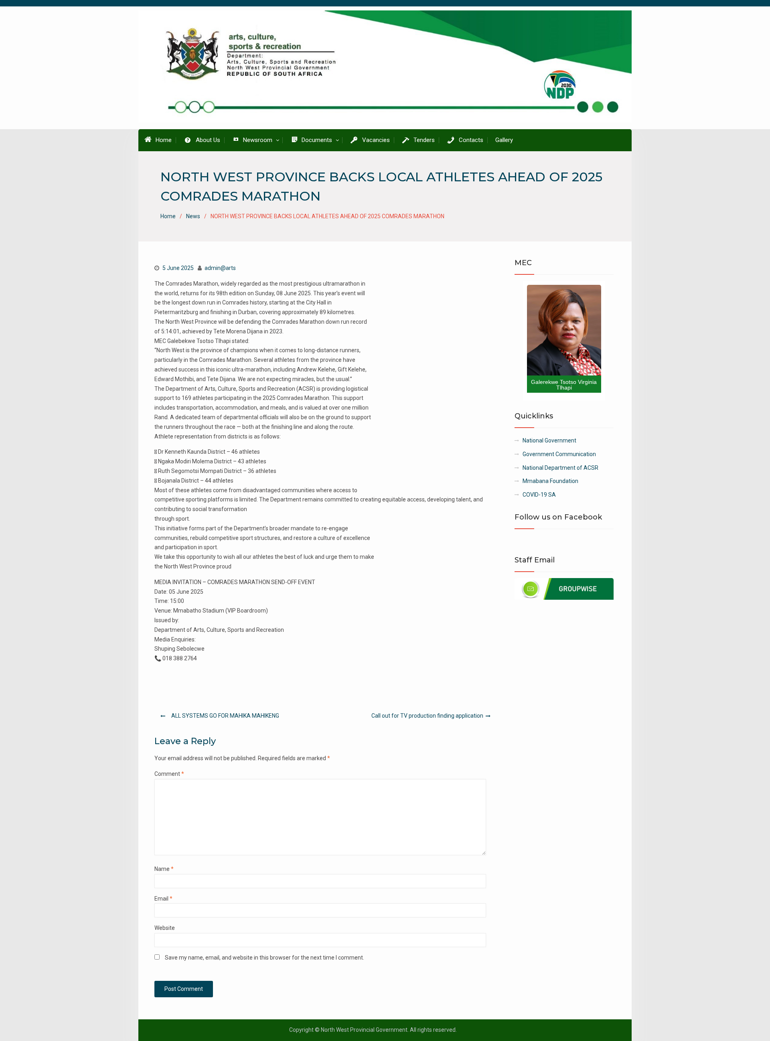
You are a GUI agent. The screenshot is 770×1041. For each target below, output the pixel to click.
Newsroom (257, 140)
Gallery (504, 140)
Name (164, 869)
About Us (208, 140)
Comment (169, 774)
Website (164, 928)
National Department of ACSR (560, 468)
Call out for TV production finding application (427, 715)
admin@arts (220, 268)
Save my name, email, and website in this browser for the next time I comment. (264, 957)
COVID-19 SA (539, 494)
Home (164, 140)
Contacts (471, 140)
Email (163, 898)
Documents (317, 140)
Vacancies (376, 140)
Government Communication (559, 454)
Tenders (424, 140)
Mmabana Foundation (550, 481)
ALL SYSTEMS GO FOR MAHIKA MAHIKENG (225, 715)
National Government (549, 440)
